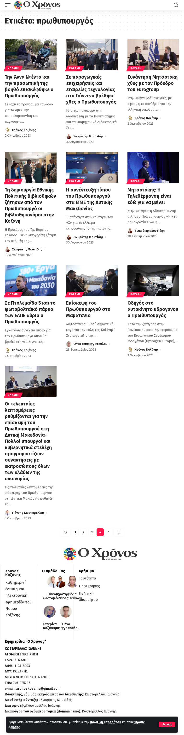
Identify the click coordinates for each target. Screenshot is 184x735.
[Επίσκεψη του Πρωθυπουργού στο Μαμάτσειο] (92, 280)
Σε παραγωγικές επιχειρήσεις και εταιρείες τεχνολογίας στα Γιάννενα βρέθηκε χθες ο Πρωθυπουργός (91, 89)
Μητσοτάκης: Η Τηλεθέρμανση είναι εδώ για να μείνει (149, 196)
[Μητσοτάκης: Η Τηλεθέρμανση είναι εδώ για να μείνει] (153, 167)
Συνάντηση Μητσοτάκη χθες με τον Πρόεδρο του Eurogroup (152, 83)
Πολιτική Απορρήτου (105, 722)
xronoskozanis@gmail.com (38, 689)
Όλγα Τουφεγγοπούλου (90, 344)
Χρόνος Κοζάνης (24, 130)
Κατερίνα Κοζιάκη (49, 626)
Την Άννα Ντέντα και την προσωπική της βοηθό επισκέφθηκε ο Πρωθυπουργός (29, 86)
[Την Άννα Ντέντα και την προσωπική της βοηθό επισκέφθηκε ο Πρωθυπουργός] (31, 54)
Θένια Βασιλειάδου (72, 596)
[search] (175, 5)
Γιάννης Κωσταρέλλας (28, 513)
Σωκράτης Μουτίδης (88, 136)
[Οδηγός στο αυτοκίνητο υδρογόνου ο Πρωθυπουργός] (153, 280)
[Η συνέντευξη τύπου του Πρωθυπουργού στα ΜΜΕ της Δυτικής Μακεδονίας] (92, 167)
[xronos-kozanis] (38, 5)
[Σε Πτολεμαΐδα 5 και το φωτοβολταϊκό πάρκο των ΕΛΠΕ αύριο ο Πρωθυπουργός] (31, 280)
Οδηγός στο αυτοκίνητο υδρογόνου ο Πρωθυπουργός (152, 309)
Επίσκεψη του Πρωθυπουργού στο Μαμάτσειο (88, 309)
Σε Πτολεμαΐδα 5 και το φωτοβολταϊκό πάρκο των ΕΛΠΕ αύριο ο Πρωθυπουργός (30, 312)
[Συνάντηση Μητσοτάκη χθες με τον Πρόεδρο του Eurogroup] (153, 54)
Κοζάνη (13, 68)
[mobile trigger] (9, 5)
